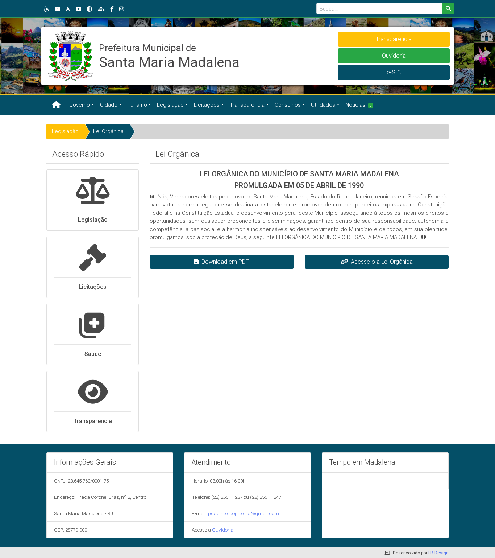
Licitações (207, 105)
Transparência (247, 105)
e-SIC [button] (394, 72)
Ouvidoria (222, 530)
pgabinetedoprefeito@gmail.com (243, 513)
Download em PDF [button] (225, 261)
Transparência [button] (394, 39)
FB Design (438, 552)
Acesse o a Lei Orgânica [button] (382, 261)
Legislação (170, 105)
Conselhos (288, 105)
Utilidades (323, 105)
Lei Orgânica (108, 131)
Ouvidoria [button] (394, 55)
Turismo (137, 105)
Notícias (358, 105)
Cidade (108, 105)
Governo (79, 105)
